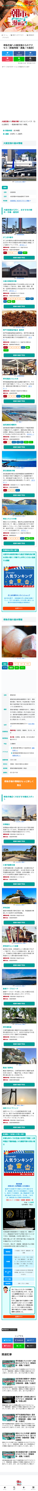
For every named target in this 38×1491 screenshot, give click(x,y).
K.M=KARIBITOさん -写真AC (20, 515)
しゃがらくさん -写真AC (20, 985)
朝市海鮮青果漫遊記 (20, 234)
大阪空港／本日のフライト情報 (19, 200)
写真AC (20, 421)
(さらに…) (23, 245)
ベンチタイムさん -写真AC (20, 181)
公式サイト (19, 608)
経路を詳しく (16, 755)
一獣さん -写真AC (20, 1105)
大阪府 (5, 187)
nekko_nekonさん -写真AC (20, 1024)
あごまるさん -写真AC (20, 327)
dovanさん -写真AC (20, 467)
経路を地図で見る (19, 257)
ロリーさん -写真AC (20, 658)
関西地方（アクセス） (10, 1329)
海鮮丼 (9, 301)
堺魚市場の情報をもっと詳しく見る (19, 783)
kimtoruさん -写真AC (20, 821)
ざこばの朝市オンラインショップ (19, 595)
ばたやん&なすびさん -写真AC (20, 943)
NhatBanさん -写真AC (20, 904)
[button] (34, 693)
